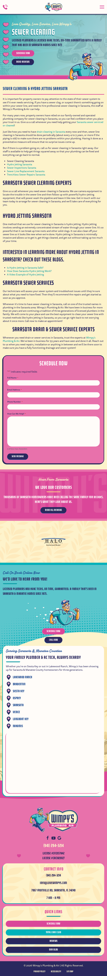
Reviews (54, 941)
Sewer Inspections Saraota (21, 168)
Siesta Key (18, 691)
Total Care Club (53, 932)
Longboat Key (21, 719)
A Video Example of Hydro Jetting (25, 274)
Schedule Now (23, 53)
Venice (16, 712)
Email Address (14, 389)
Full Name (12, 377)
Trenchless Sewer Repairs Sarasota (26, 174)
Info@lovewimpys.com (53, 883)
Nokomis (18, 726)
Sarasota (18, 705)
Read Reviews (23, 62)
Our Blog (53, 949)
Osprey (17, 698)
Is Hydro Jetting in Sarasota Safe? (25, 268)
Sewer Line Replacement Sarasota (25, 171)
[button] (102, 7)
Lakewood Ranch (22, 677)
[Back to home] (53, 7)
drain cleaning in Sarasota (51, 132)
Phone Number (14, 401)
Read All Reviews (53, 510)
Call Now (53, 640)
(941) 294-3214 (53, 845)
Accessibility (56, 971)
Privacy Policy (39, 971)
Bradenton (19, 684)
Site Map (70, 971)
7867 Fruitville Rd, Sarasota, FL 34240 (53, 890)
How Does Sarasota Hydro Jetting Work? (29, 271)
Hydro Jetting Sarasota (19, 164)
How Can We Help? (16, 413)
